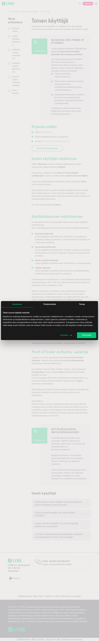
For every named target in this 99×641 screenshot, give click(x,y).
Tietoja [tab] (82, 304)
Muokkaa (64, 335)
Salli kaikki (86, 335)
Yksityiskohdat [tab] (49, 304)
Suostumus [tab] (17, 304)
